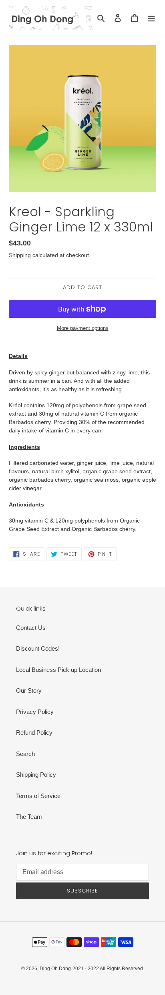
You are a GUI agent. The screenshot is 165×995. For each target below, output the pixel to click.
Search (25, 753)
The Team (29, 816)
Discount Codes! (38, 648)
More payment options (83, 328)
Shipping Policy (36, 774)
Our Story (29, 690)
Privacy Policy (35, 711)
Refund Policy (34, 732)
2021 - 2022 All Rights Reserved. (108, 968)
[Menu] (151, 17)
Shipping (20, 255)
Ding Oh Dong (55, 968)
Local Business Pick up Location (58, 669)
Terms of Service (38, 795)
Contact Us (31, 627)
